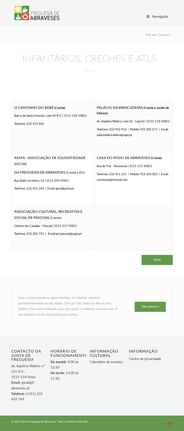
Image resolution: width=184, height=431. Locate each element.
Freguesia (163, 35)
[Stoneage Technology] (169, 426)
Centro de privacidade (145, 359)
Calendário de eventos (106, 362)
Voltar (157, 260)
